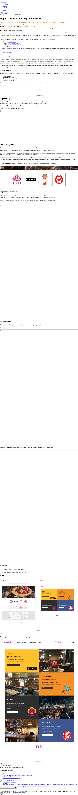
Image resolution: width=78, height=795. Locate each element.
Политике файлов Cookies (18, 792)
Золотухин (20, 786)
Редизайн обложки (8, 776)
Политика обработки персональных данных (11, 784)
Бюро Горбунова (44, 786)
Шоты (4, 10)
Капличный (31, 786)
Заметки (5, 6)
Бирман (26, 786)
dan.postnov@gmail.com (13, 44)
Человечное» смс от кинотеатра (11, 778)
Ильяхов (37, 786)
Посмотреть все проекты (6, 52)
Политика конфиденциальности (31, 784)
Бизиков (15, 786)
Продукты (5, 7)
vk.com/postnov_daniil (14, 43)
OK (1, 794)
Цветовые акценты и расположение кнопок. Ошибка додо (18, 775)
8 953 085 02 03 (14, 46)
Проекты (5, 4)
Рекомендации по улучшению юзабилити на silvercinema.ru (18, 773)
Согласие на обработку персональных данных (65, 784)
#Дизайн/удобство (4, 14)
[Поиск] (1, 13)
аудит (18, 48)
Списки (5, 8)
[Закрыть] (15, 788)
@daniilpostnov (12, 42)
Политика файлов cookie (46, 784)
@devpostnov (10, 780)
